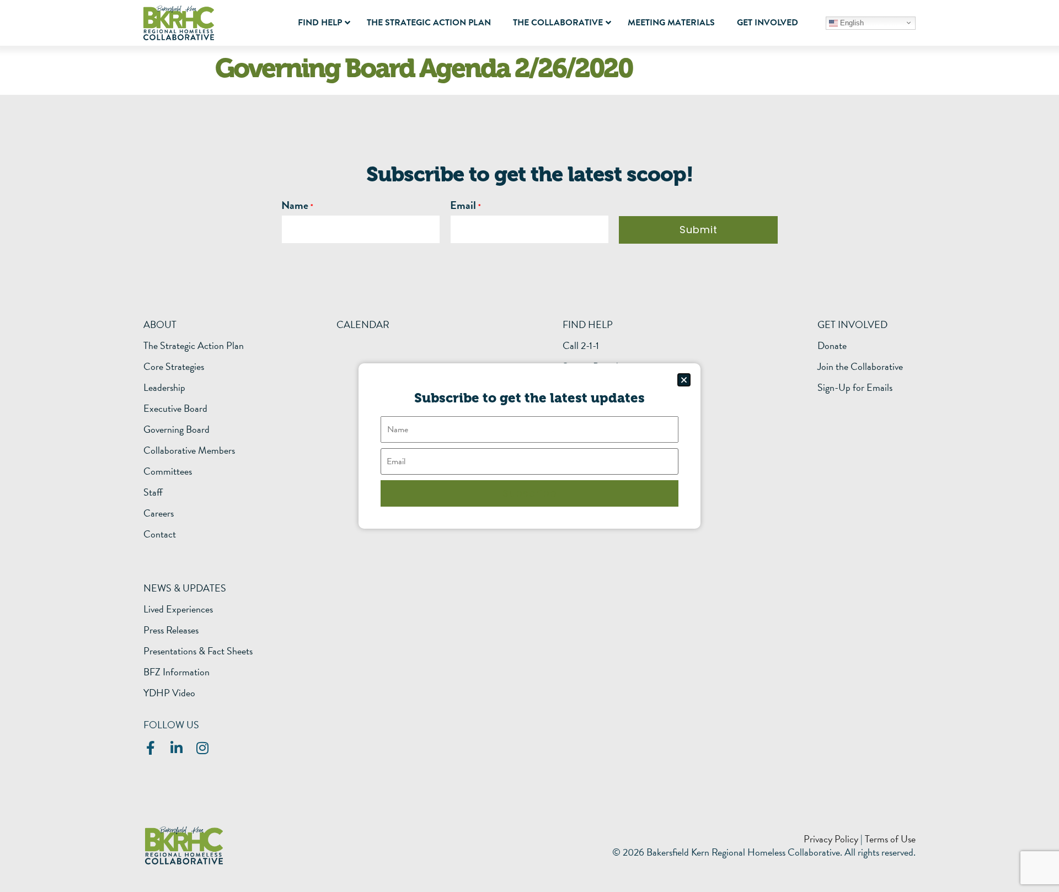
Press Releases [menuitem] (171, 630)
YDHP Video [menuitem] (169, 693)
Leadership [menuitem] (164, 388)
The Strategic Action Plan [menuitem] (193, 346)
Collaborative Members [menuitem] (189, 450)
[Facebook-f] (150, 748)
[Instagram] (202, 748)
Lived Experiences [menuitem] (178, 609)
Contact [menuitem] (159, 534)
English (851, 22)
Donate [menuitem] (832, 346)
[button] (683, 379)
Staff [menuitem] (153, 492)
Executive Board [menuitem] (175, 408)
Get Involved (852, 324)
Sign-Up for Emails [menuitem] (854, 388)
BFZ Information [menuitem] (176, 672)
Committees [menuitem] (167, 471)
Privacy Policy (831, 838)
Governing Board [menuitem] (176, 429)
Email (463, 205)
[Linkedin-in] (176, 748)
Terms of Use (890, 838)
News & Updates (184, 588)
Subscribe (529, 493)
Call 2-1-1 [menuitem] (581, 346)
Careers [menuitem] (158, 513)
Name (294, 205)
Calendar (362, 324)
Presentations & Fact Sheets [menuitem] (198, 651)
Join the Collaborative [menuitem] (860, 367)
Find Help (588, 324)
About (159, 324)
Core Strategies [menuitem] (173, 367)
